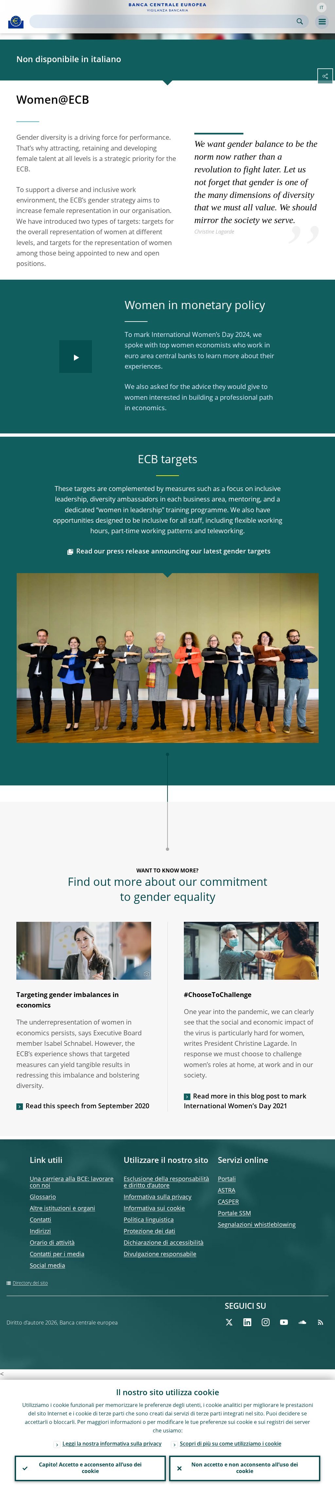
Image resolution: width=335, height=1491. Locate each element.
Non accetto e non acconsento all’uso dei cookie (244, 1468)
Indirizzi (40, 1232)
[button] (321, 7)
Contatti (40, 1220)
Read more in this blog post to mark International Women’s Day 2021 (245, 1102)
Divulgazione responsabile (160, 1254)
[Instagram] (265, 1322)
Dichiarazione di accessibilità (163, 1243)
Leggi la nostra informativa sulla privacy (112, 1444)
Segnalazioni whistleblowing (257, 1225)
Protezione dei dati (149, 1232)
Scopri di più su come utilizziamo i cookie (230, 1444)
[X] (229, 1322)
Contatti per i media (57, 1254)
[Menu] (322, 22)
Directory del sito (30, 1283)
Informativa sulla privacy (157, 1197)
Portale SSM (234, 1214)
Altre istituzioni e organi (62, 1209)
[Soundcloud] (302, 1322)
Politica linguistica (149, 1220)
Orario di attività (52, 1243)
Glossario (43, 1197)
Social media (47, 1266)
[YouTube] (284, 1322)
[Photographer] (146, 974)
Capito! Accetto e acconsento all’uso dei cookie (90, 1468)
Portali (227, 1179)
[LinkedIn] (247, 1322)
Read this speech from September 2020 (87, 1106)
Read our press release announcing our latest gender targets (173, 552)
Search (299, 21)
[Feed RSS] (320, 1322)
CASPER (228, 1202)
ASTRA (226, 1191)
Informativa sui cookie (154, 1209)
